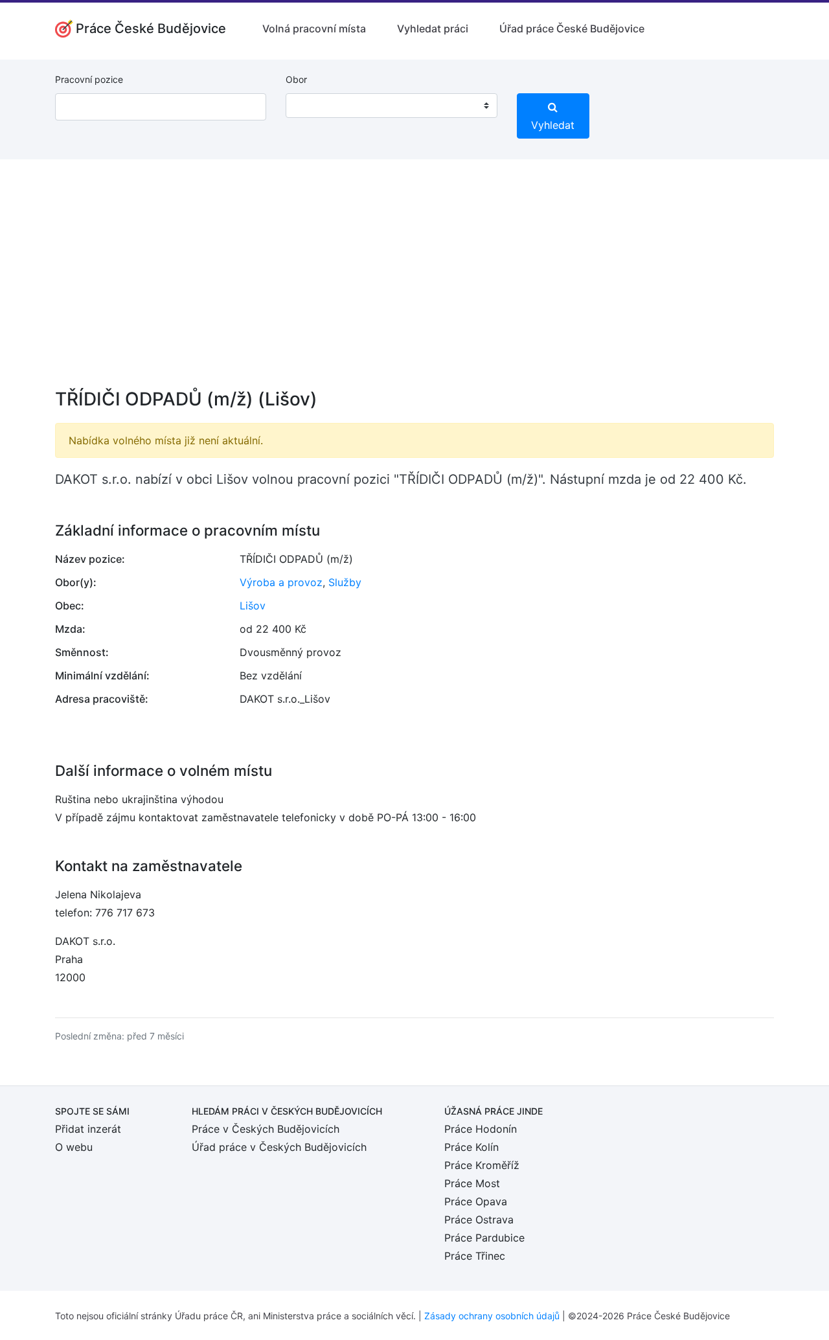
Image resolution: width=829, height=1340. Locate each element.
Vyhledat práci (432, 28)
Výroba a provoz (281, 582)
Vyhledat (552, 125)
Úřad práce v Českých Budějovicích (279, 1147)
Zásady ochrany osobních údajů (492, 1315)
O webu (74, 1147)
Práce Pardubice (484, 1237)
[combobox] (391, 105)
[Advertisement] (414, 282)
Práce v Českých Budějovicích (265, 1128)
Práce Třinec (474, 1255)
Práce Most (472, 1183)
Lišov (253, 605)
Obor (296, 79)
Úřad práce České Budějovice (571, 28)
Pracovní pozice (89, 79)
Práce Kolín (471, 1147)
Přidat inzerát (88, 1128)
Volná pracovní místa (314, 28)
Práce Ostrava (479, 1219)
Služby (344, 582)
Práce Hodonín (480, 1128)
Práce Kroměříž (481, 1165)
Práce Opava (475, 1201)
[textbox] (312, 105)
